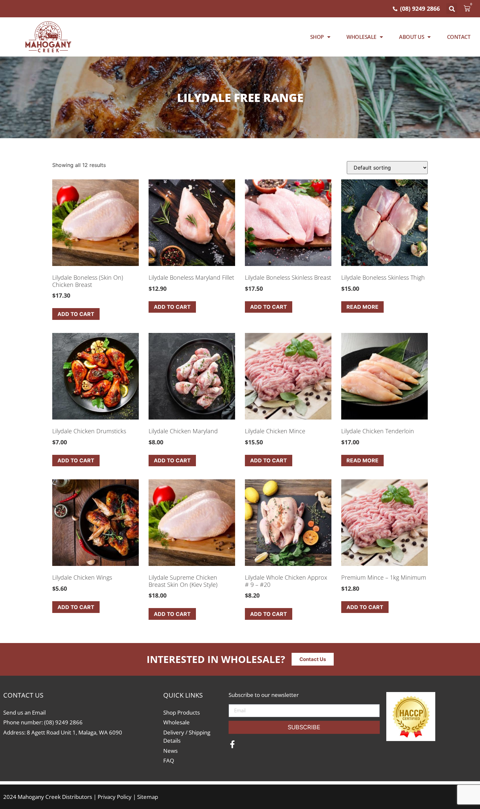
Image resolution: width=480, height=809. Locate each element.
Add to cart (75, 314)
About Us (411, 37)
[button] (451, 8)
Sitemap (147, 797)
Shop (317, 37)
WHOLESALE (361, 37)
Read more (362, 307)
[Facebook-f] (232, 744)
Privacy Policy (115, 797)
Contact (459, 37)
